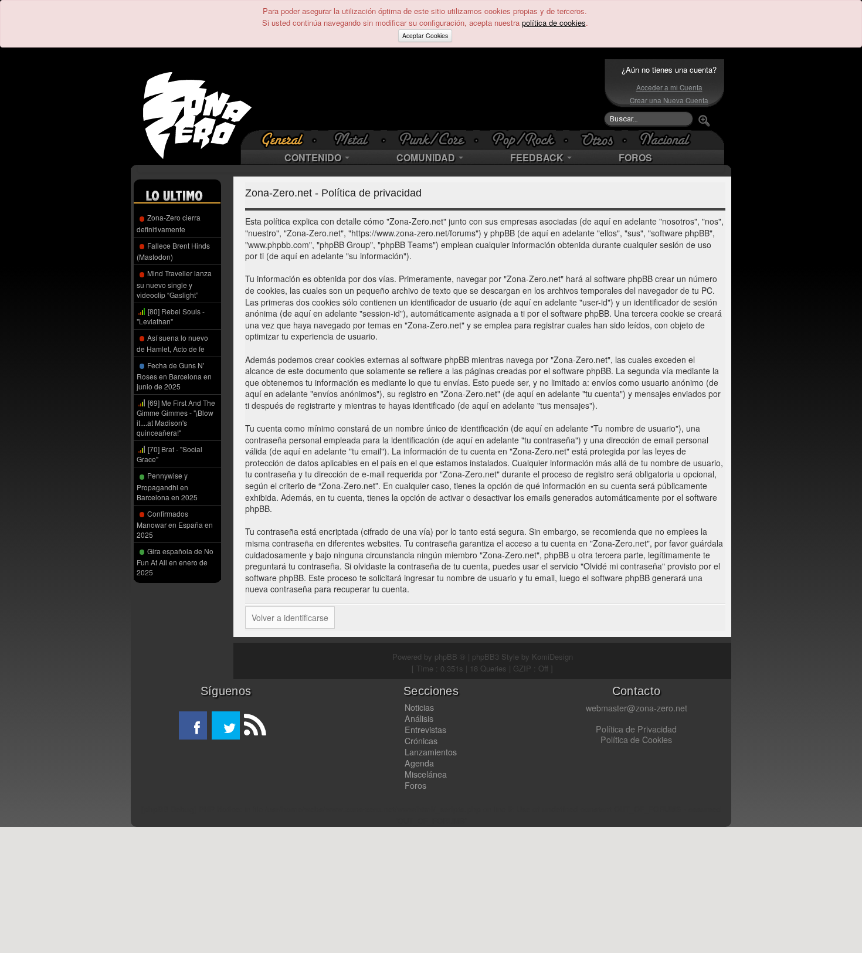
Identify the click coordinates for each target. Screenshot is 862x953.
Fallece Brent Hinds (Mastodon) (173, 251)
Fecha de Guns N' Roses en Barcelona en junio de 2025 (174, 375)
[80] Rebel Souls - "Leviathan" (171, 316)
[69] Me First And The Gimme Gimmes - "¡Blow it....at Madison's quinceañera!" (176, 418)
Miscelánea (426, 774)
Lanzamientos (431, 752)
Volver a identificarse (290, 617)
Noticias (419, 707)
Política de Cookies (636, 739)
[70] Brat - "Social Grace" (169, 454)
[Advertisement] (428, 94)
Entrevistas (425, 729)
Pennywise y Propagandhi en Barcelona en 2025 (167, 485)
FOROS (635, 157)
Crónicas (421, 741)
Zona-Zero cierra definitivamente (169, 222)
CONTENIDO (314, 157)
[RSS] (254, 725)
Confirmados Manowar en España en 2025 (175, 524)
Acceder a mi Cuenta (669, 87)
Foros (415, 785)
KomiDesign (552, 656)
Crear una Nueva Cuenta (669, 100)
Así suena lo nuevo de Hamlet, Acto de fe (172, 343)
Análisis (419, 718)
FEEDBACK (538, 157)
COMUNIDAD (426, 157)
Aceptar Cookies (425, 35)
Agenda (419, 763)
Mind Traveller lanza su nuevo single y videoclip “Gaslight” (174, 283)
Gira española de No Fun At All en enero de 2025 (175, 561)
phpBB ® (450, 656)
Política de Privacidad (636, 729)
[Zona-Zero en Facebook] (193, 725)
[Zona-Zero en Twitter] (226, 725)
